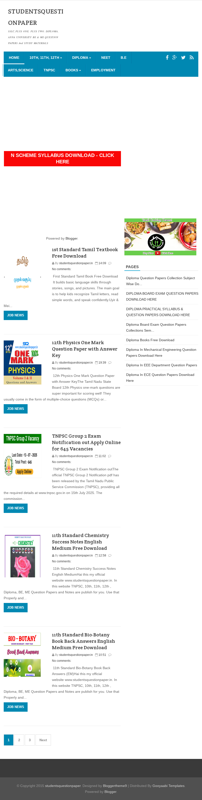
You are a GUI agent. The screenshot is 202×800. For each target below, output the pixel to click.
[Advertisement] (101, 113)
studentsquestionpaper (63, 786)
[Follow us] (183, 57)
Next (43, 740)
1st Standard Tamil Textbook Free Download (85, 252)
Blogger (71, 238)
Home (14, 58)
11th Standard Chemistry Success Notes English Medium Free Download (80, 541)
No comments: (61, 269)
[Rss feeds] (191, 57)
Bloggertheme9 (115, 786)
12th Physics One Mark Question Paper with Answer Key (85, 348)
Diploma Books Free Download (150, 340)
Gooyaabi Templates (168, 786)
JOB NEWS (15, 315)
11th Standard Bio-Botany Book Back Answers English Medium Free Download (83, 641)
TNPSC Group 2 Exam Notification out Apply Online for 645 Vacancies (86, 442)
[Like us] (167, 57)
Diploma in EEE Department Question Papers (161, 365)
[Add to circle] (175, 57)
